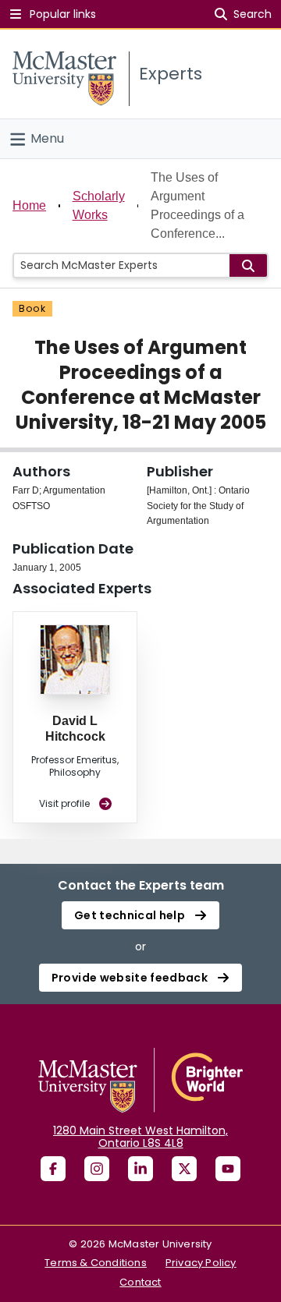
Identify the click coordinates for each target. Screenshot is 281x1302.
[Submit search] (248, 265)
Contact (140, 1282)
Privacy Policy (201, 1262)
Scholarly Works (99, 205)
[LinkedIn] (140, 1168)
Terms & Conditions (95, 1262)
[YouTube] (227, 1168)
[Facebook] (53, 1168)
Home (29, 205)
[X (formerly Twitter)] (184, 1168)
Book (32, 308)
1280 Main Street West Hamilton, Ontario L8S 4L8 (140, 1136)
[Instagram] (96, 1168)
